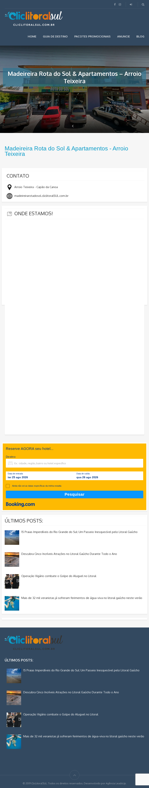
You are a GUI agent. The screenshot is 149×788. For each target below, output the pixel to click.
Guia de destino (55, 36)
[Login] (131, 4)
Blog (140, 36)
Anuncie (123, 36)
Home (32, 36)
